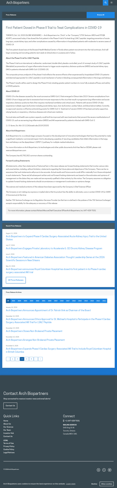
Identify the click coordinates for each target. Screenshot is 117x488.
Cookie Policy (8, 449)
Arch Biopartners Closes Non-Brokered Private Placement (34, 331)
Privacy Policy (8, 446)
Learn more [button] (70, 484)
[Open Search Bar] (105, 3)
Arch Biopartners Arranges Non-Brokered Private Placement (35, 340)
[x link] (104, 470)
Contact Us (10, 406)
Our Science (8, 427)
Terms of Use (8, 443)
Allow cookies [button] (106, 484)
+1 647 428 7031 (72, 421)
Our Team (7, 430)
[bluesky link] (109, 470)
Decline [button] (94, 484)
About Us (7, 424)
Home (5, 421)
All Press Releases (15, 280)
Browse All (100, 15)
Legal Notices (9, 453)
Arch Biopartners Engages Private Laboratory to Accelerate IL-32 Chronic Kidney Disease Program (54, 248)
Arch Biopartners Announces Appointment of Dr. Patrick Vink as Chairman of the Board (48, 310)
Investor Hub (8, 433)
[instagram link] (98, 470)
